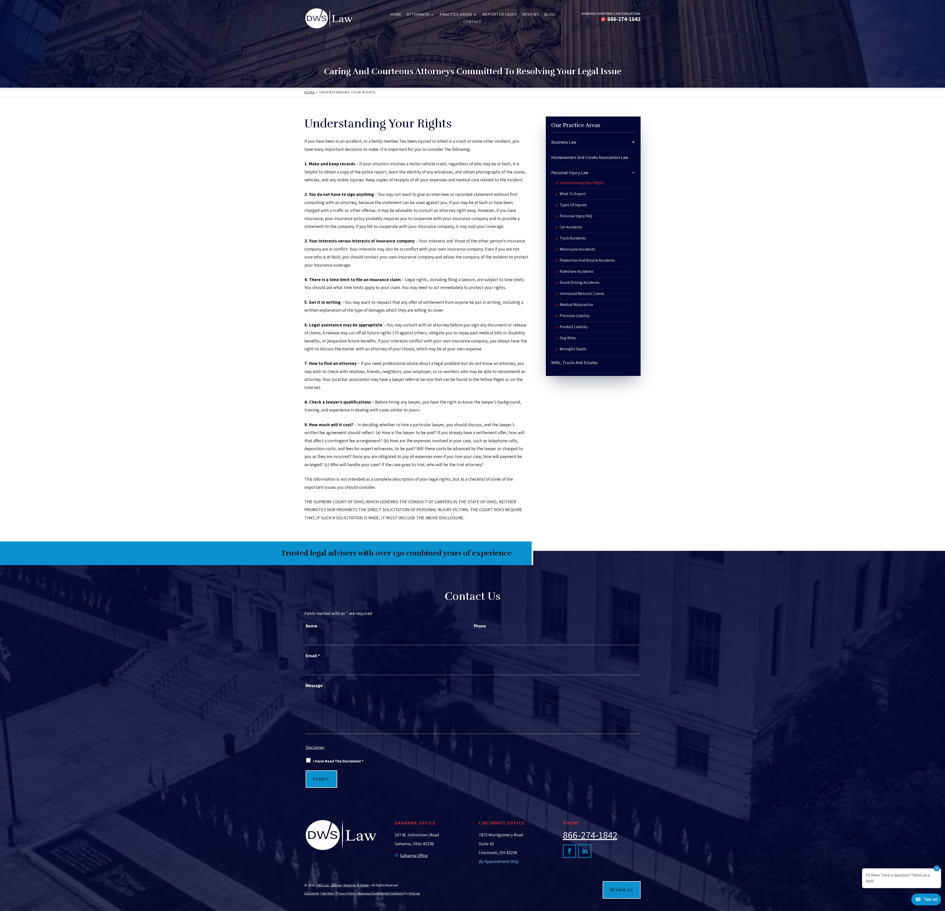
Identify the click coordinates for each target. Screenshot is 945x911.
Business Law (563, 142)
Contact (472, 22)
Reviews (530, 15)
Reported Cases (500, 15)
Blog (549, 15)
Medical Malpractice (576, 305)
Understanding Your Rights (582, 183)
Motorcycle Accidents (577, 249)
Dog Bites (568, 338)
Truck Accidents (573, 238)
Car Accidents (571, 227)
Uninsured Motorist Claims (582, 294)
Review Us (621, 890)
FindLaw (414, 893)
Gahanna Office (414, 855)
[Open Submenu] (633, 142)
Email (313, 655)
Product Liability (573, 327)
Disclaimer (315, 747)
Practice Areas (456, 15)
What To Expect (573, 194)
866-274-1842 (624, 19)
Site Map (328, 893)
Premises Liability (575, 316)
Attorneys (418, 15)
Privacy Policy (346, 893)
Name (311, 626)
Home (395, 15)
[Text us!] (926, 901)
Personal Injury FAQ (576, 216)
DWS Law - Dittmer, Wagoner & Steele (342, 885)
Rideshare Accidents (577, 272)
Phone (480, 626)
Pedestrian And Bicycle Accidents (587, 260)
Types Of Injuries (573, 205)
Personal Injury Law (569, 172)
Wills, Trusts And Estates (574, 362)
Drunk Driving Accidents (579, 283)
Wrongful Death (573, 349)
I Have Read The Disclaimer (338, 761)
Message (314, 685)
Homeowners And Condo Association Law (589, 157)
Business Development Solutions (381, 893)
